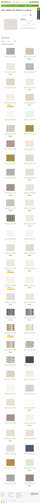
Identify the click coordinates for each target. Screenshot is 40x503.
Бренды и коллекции (28, 5)
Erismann (2, 495)
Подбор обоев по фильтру (19, 493)
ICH (9, 494)
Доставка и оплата (19, 496)
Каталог (4, 5)
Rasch (2, 494)
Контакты (17, 497)
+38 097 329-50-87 (35, 2)
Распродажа (16, 5)
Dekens (10, 495)
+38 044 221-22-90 (35, 1)
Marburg (2, 496)
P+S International (11, 496)
